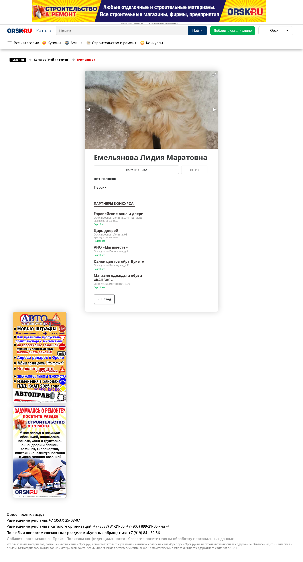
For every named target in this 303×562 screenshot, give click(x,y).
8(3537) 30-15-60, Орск (106, 237)
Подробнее (99, 224)
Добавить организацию (28, 538)
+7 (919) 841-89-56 (144, 532)
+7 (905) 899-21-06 (141, 526)
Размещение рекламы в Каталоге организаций (49, 526)
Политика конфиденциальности (96, 538)
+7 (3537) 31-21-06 (108, 526)
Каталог (44, 31)
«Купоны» (95, 532)
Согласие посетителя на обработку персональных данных (181, 538)
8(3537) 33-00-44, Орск (106, 221)
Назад (104, 299)
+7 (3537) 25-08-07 (64, 520)
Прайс (58, 538)
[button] (214, 74)
